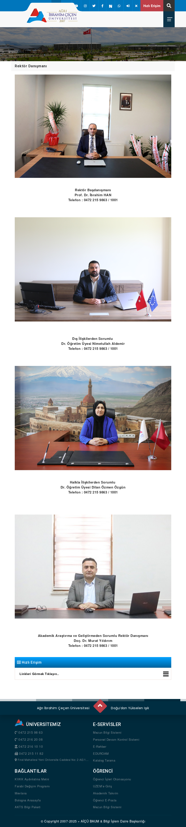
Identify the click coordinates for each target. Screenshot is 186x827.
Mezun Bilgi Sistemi (107, 732)
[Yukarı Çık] (100, 704)
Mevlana (21, 793)
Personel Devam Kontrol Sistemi (116, 739)
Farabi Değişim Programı (32, 786)
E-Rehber (99, 746)
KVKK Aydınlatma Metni (32, 779)
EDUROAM (101, 753)
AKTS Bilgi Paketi (28, 807)
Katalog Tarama (104, 760)
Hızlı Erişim (151, 5)
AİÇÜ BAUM (90, 821)
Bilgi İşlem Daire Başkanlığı (124, 821)
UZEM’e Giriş (102, 786)
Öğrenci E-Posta (105, 800)
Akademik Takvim (105, 793)
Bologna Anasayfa (28, 800)
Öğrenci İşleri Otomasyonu (112, 779)
